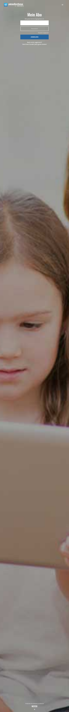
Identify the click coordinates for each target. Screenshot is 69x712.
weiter (34, 707)
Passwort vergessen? (43, 33)
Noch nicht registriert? (34, 42)
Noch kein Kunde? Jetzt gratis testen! (34, 44)
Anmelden (34, 37)
